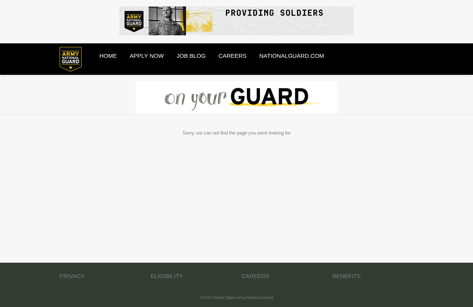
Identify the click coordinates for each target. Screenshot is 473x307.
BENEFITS (346, 276)
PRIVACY (72, 276)
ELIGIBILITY (167, 276)
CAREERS (255, 276)
